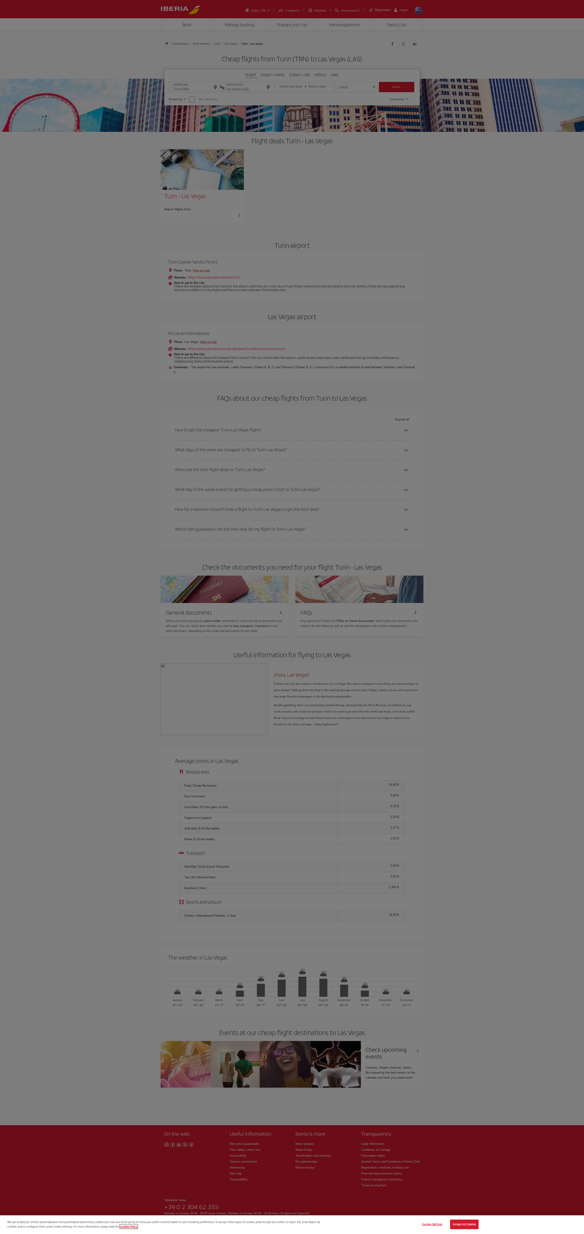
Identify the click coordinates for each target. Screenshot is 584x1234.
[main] (292, 1224)
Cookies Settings (432, 1224)
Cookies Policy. (129, 1226)
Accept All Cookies (464, 1224)
